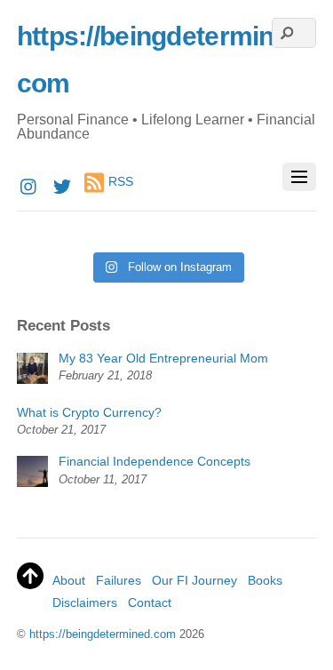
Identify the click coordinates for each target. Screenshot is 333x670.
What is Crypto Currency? (89, 412)
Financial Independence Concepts (154, 461)
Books (265, 580)
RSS (120, 182)
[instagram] (29, 184)
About (68, 580)
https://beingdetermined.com (102, 634)
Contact (149, 602)
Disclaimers (84, 602)
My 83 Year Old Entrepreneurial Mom (163, 358)
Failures (118, 580)
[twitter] (62, 184)
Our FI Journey (194, 580)
